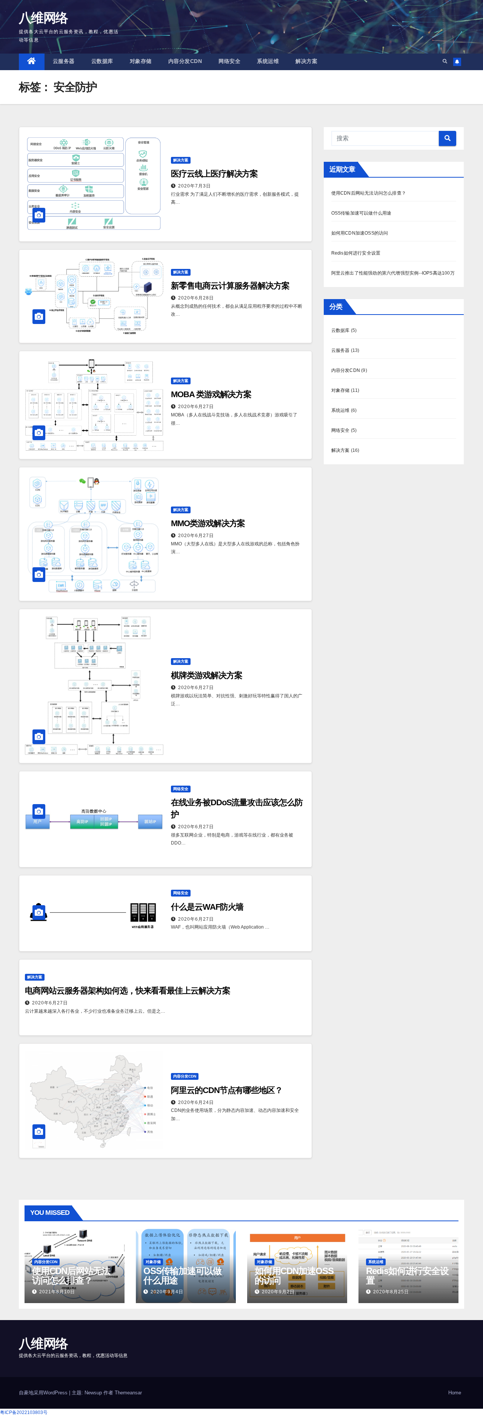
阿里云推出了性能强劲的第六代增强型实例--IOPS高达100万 (393, 273)
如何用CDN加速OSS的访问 (359, 233)
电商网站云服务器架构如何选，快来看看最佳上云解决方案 (127, 990)
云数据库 (102, 61)
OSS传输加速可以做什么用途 (361, 213)
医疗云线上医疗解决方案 (214, 173)
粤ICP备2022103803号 (24, 1412)
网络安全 (229, 61)
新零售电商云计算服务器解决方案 (230, 285)
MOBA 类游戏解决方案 (211, 394)
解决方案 (306, 61)
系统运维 (268, 61)
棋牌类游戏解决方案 (206, 675)
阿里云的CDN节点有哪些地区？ (227, 1090)
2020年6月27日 (196, 406)
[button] (445, 61)
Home (454, 1393)
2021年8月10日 (57, 1291)
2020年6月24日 (196, 1102)
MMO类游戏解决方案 (208, 523)
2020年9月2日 (278, 1291)
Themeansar (128, 1393)
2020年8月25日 (391, 1291)
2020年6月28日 (196, 298)
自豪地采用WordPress (44, 1393)
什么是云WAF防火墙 (207, 907)
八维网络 (43, 18)
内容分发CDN (185, 61)
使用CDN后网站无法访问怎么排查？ (368, 193)
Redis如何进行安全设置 (356, 253)
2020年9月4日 (167, 1291)
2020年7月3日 (194, 186)
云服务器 (64, 61)
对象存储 (141, 61)
